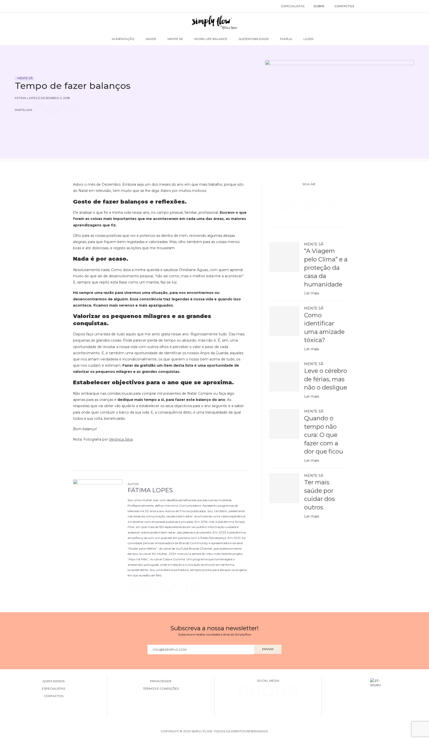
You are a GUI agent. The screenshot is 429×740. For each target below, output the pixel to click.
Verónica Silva (121, 439)
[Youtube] (333, 206)
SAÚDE (151, 39)
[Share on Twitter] (52, 109)
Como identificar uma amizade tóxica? (324, 328)
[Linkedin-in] (243, 691)
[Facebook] (284, 206)
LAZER (308, 39)
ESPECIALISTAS (292, 6)
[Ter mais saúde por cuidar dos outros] (284, 488)
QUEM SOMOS (53, 681)
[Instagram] (309, 206)
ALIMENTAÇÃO (123, 39)
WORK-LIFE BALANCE (210, 39)
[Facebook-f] (255, 691)
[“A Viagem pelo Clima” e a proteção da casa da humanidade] (284, 257)
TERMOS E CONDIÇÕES (161, 688)
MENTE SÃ (175, 39)
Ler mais (311, 293)
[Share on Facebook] (40, 109)
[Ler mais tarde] (19, 123)
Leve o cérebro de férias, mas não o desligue (325, 379)
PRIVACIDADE (161, 681)
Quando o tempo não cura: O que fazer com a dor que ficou (323, 435)
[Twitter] (297, 206)
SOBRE (319, 6)
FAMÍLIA (286, 39)
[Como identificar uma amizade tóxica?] (284, 321)
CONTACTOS (344, 6)
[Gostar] (28, 123)
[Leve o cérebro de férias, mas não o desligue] (284, 376)
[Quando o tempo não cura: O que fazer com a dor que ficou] (284, 424)
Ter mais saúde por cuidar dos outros (319, 495)
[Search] (364, 6)
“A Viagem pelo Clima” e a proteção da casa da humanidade (326, 267)
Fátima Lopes (150, 490)
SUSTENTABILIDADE (254, 39)
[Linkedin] (322, 206)
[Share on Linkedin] (63, 109)
